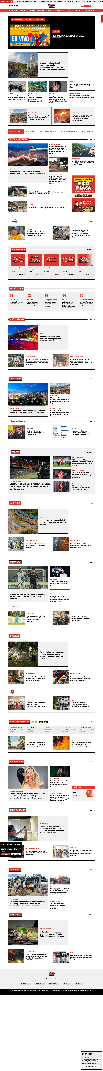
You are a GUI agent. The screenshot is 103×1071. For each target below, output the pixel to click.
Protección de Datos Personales (70, 990)
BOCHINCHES (60, 10)
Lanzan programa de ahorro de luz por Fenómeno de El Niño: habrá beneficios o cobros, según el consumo (59, 891)
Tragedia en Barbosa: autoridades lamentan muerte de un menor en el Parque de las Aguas (59, 413)
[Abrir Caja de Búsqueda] (93, 6)
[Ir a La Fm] (13, 221)
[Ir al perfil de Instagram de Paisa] (56, 978)
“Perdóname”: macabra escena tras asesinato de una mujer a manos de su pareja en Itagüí (59, 400)
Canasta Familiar (5, 1)
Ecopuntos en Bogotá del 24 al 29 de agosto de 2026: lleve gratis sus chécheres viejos (33, 303)
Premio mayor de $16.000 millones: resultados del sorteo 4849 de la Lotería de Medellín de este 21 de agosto (58, 150)
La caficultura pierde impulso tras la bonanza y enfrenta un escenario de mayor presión (36, 744)
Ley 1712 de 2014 (51, 993)
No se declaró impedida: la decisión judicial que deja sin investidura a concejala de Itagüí (46, 193)
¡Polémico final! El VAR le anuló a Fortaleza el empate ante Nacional (80, 618)
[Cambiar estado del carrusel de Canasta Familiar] (11, 1)
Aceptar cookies (90, 1066)
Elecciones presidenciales (71, 131)
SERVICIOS (70, 10)
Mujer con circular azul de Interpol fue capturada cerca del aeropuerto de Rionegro (16, 97)
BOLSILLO (50, 10)
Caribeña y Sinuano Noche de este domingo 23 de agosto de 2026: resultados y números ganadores (51, 303)
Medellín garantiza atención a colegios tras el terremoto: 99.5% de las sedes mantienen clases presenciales (52, 829)
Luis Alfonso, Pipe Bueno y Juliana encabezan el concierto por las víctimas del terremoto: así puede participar (81, 852)
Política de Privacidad (43, 990)
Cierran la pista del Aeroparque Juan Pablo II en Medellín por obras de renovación (37, 852)
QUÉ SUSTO (79, 10)
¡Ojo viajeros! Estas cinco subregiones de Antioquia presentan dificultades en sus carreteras (83, 162)
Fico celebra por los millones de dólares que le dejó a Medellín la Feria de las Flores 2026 (80, 678)
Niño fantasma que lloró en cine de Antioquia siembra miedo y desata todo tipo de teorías (81, 957)
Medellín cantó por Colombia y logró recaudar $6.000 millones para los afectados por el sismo (59, 783)
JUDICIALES (23, 10)
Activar (5, 854)
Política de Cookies (91, 1063)
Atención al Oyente (55, 990)
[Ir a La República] (12, 692)
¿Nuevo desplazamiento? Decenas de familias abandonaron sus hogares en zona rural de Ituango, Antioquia (52, 66)
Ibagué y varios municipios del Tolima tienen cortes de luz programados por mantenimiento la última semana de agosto (68, 304)
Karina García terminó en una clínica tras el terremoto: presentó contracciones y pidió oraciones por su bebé (59, 798)
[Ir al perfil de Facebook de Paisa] (46, 978)
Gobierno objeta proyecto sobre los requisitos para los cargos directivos (35, 432)
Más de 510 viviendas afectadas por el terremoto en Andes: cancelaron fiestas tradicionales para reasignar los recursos (37, 361)
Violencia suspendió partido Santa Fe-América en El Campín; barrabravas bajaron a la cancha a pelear (82, 462)
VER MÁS (21, 274)
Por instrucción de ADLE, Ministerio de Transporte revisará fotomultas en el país (81, 704)
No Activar (16, 854)
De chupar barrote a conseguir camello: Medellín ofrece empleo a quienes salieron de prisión (52, 655)
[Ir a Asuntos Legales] (18, 421)
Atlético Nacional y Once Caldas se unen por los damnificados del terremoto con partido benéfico (27, 596)
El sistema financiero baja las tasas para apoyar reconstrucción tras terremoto (36, 704)
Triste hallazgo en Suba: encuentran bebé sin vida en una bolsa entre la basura (16, 303)
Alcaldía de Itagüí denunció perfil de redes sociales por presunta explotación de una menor (38, 117)
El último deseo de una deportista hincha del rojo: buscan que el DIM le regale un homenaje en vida (60, 598)
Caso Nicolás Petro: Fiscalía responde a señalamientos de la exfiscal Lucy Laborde (36, 233)
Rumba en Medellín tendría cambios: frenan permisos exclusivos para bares (50, 339)
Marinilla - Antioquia (90, 131)
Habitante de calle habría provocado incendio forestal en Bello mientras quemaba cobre (52, 934)
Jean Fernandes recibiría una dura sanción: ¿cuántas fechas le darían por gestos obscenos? (36, 618)
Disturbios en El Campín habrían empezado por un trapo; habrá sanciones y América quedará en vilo (30, 486)
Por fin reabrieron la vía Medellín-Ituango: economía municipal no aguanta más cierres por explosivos (82, 97)
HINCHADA (41, 10)
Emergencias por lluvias (35, 131)
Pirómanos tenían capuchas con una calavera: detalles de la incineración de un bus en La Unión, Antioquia (82, 117)
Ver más (91, 139)
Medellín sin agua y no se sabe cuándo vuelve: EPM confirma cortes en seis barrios (27, 172)
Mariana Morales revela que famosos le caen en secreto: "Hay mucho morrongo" (81, 487)
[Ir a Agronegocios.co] (40, 722)
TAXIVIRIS (32, 10)
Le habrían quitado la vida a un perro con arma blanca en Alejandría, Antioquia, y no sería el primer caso (81, 361)
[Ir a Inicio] (51, 6)
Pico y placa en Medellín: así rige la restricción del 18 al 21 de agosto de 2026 (37, 545)
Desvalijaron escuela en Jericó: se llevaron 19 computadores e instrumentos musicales (35, 98)
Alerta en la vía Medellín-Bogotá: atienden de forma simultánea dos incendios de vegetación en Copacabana (36, 957)
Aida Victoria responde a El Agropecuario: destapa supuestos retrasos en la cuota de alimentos (82, 475)
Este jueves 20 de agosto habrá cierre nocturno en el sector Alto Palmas (53, 522)
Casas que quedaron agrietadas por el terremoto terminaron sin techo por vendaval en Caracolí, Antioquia (57, 179)
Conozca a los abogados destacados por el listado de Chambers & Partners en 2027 (81, 432)
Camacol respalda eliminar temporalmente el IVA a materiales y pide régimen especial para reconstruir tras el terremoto (81, 233)
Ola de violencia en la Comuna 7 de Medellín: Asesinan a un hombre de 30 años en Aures (27, 412)
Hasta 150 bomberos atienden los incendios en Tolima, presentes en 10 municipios (81, 744)
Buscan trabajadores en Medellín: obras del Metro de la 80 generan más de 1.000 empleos (36, 678)
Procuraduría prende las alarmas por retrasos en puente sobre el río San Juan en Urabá (46, 208)
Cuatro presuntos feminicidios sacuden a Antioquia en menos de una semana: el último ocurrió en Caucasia (58, 99)
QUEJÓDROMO (12, 10)
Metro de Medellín (52, 131)
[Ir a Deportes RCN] (16, 607)
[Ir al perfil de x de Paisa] (51, 978)
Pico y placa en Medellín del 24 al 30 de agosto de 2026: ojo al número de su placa (81, 85)
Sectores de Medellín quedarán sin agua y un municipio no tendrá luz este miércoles (59, 906)
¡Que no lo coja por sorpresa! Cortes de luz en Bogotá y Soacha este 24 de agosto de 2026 (86, 303)
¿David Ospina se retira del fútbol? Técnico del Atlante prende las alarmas (58, 583)
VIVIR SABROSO (90, 10)
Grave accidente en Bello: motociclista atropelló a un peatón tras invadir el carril (81, 545)
